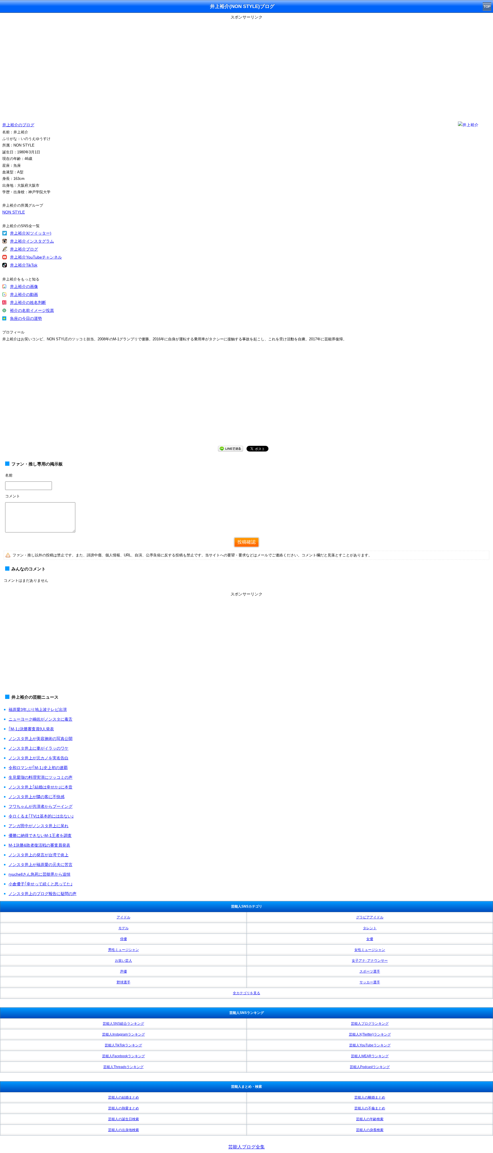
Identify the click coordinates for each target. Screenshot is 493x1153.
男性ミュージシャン (123, 950)
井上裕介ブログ (24, 249)
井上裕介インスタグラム (32, 241)
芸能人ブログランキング (370, 1024)
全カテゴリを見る (246, 993)
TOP (487, 7)
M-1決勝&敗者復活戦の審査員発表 (39, 845)
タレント (370, 928)
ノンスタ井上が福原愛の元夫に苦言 (40, 864)
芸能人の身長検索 (369, 1130)
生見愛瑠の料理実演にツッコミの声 (40, 777)
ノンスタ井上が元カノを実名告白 (38, 758)
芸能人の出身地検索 (123, 1130)
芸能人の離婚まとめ (369, 1097)
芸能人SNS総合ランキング (123, 1024)
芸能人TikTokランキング (123, 1045)
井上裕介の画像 (24, 286)
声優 (123, 971)
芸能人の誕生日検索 (123, 1119)
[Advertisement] (246, 399)
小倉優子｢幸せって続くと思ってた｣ (40, 884)
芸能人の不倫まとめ (369, 1108)
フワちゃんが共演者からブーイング (40, 806)
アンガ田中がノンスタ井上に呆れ (38, 825)
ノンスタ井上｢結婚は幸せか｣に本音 (40, 787)
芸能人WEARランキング (370, 1056)
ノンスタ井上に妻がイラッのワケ (38, 748)
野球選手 (123, 982)
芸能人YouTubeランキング (370, 1045)
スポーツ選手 (369, 971)
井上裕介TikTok (23, 265)
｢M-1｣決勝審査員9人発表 (31, 729)
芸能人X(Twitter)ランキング (370, 1034)
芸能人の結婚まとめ (123, 1097)
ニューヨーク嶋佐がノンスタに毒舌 (40, 719)
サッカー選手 (369, 982)
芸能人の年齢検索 (369, 1119)
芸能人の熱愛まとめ (123, 1108)
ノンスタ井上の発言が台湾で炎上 (38, 855)
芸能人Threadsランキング (123, 1067)
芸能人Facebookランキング (123, 1056)
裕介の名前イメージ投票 (32, 310)
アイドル (123, 917)
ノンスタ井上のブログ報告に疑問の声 (42, 893)
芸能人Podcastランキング (370, 1067)
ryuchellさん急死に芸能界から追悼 (39, 874)
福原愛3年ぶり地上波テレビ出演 (38, 709)
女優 (369, 939)
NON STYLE (13, 212)
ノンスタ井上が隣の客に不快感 (36, 796)
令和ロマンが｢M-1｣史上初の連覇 (38, 767)
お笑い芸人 (123, 961)
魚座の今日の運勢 (26, 318)
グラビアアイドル (369, 917)
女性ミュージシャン (369, 950)
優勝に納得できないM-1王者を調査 (40, 835)
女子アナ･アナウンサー (370, 961)
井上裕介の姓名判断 (28, 302)
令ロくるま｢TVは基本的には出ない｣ (41, 816)
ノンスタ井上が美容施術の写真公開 (40, 738)
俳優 (123, 939)
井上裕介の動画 (24, 294)
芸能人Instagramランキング (123, 1034)
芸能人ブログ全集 (246, 1146)
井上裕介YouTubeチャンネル (36, 257)
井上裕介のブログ (18, 125)
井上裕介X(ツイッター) (30, 233)
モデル (123, 928)
